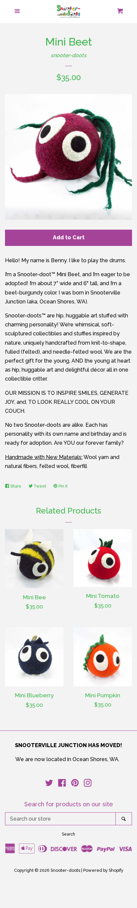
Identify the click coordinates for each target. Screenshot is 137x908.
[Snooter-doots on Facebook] (62, 784)
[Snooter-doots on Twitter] (49, 784)
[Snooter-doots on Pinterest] (75, 784)
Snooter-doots (65, 870)
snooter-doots (68, 55)
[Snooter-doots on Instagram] (88, 784)
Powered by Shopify (103, 870)
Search (68, 834)
